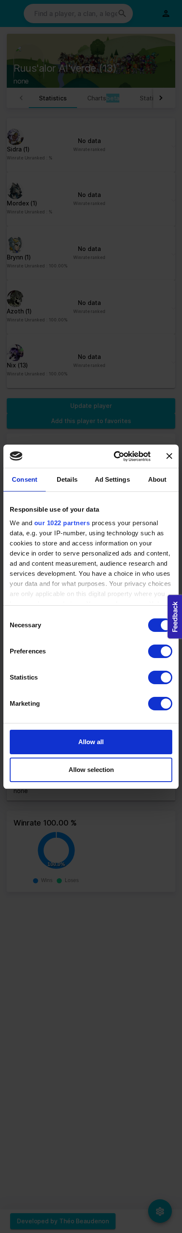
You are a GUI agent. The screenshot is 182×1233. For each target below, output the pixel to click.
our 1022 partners (62, 522)
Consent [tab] (24, 479)
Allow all (91, 741)
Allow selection (91, 769)
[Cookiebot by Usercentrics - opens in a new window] (114, 456)
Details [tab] (67, 479)
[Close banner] (169, 456)
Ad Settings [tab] (112, 479)
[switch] (160, 651)
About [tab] (157, 479)
